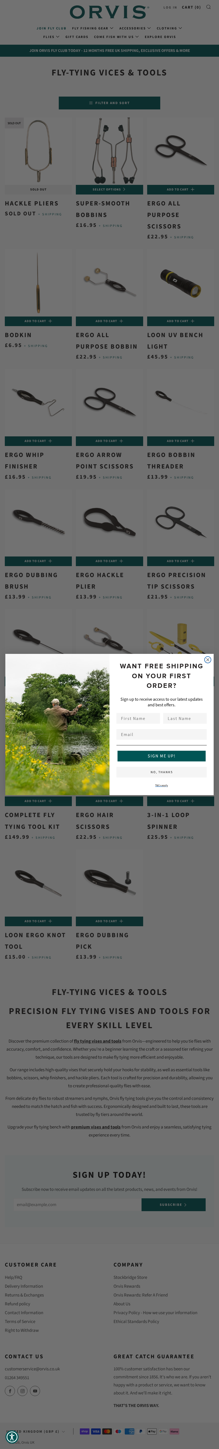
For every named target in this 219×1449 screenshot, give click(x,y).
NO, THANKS (162, 772)
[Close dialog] (208, 660)
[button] (12, 1437)
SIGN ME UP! (162, 756)
